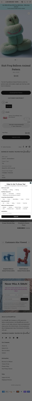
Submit (16, 216)
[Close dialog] (30, 183)
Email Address (4, 211)
